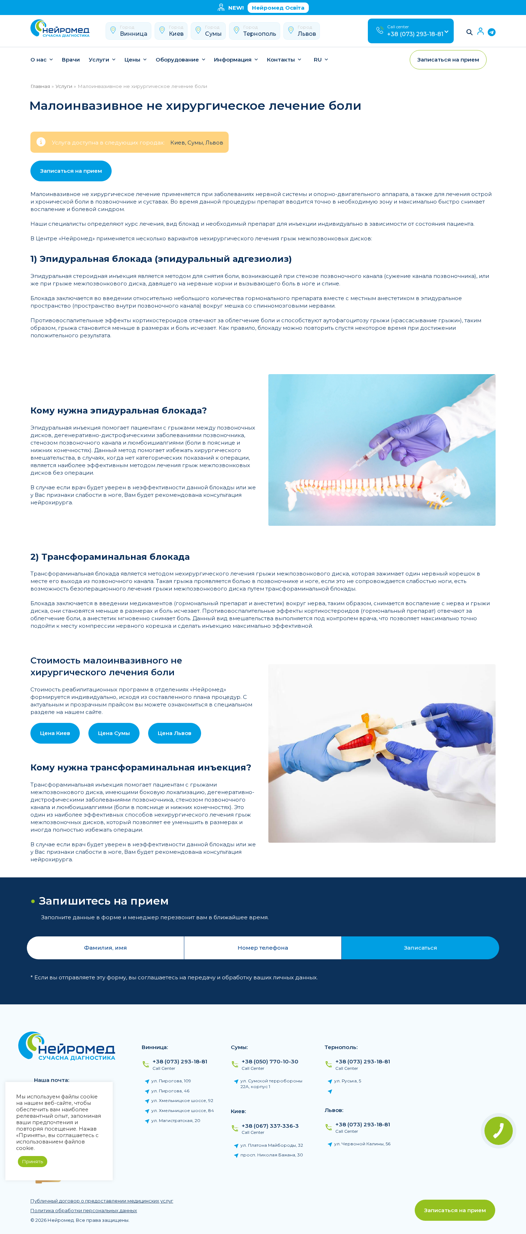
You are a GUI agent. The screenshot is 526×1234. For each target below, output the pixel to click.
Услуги (63, 86)
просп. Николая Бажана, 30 (271, 1154)
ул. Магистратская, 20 (175, 1120)
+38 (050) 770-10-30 (270, 1061)
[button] (469, 32)
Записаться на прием (455, 1210)
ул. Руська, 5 (347, 1080)
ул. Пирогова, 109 (171, 1080)
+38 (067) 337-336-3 (270, 1125)
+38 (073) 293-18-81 (415, 34)
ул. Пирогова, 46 (170, 1090)
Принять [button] (32, 1161)
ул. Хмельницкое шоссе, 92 (182, 1100)
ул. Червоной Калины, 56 (362, 1143)
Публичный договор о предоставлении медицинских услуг (101, 1201)
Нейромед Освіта (278, 7)
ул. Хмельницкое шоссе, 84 (182, 1110)
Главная (40, 86)
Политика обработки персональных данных (83, 1210)
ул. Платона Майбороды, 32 (271, 1145)
